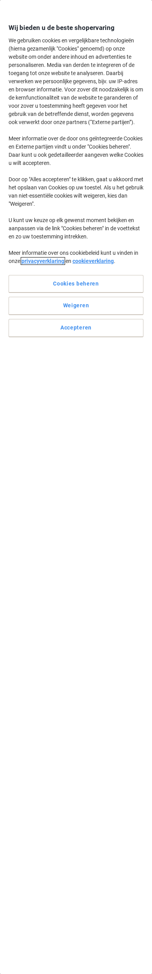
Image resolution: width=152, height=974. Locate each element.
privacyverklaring (42, 261)
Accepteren (76, 327)
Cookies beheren (76, 283)
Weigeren (76, 305)
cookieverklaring (93, 261)
